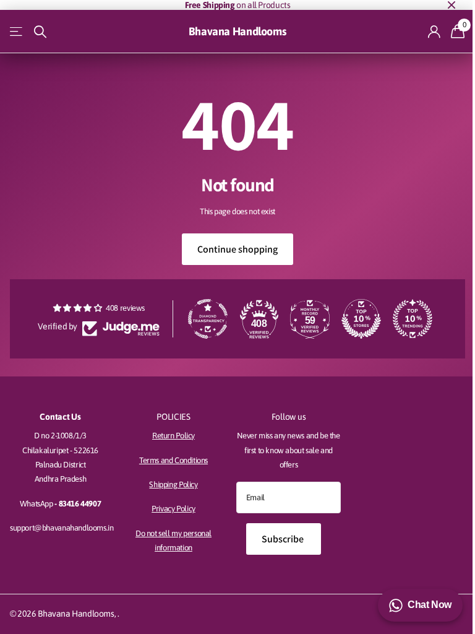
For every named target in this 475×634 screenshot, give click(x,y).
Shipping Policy (173, 484)
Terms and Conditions (173, 460)
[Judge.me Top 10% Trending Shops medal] (412, 319)
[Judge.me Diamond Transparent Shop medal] (208, 319)
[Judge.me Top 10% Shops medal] (361, 319)
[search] (40, 32)
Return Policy (173, 435)
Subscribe (284, 538)
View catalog (17, 32)
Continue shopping (237, 249)
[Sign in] (434, 32)
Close (451, 5)
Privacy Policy (173, 508)
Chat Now (429, 604)
